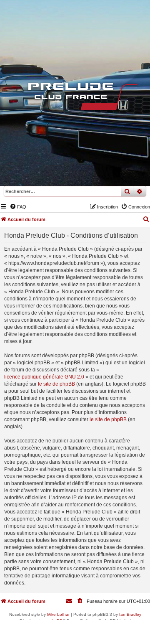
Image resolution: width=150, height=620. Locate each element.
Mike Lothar (58, 614)
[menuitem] (18, 207)
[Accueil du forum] (75, 98)
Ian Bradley (130, 614)
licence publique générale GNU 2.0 (44, 377)
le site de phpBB (56, 384)
